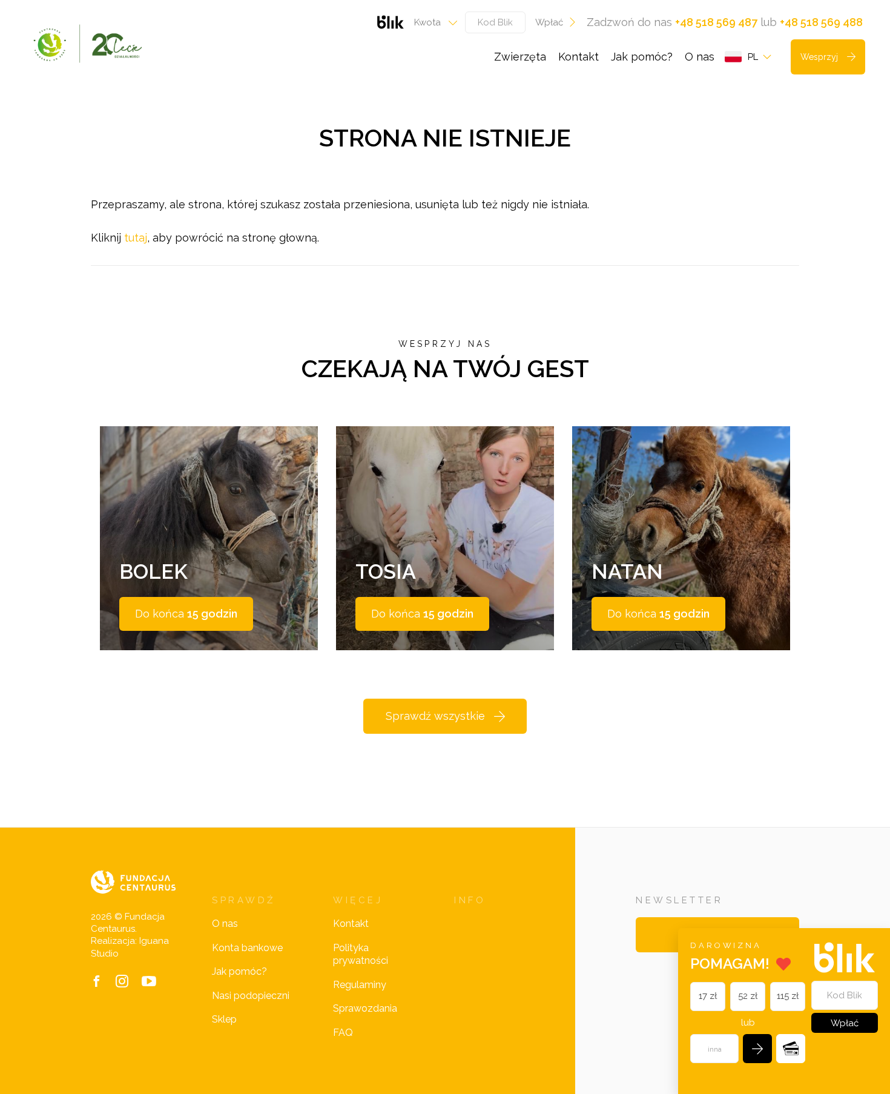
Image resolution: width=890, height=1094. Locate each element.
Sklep (224, 1019)
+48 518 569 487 (716, 22)
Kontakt (578, 56)
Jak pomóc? (642, 56)
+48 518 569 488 (821, 22)
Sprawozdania (365, 1008)
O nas (699, 56)
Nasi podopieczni (250, 995)
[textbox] (432, 22)
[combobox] (432, 22)
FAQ (343, 1032)
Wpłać (549, 22)
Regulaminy (359, 984)
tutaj (135, 237)
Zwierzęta (520, 56)
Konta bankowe (247, 948)
